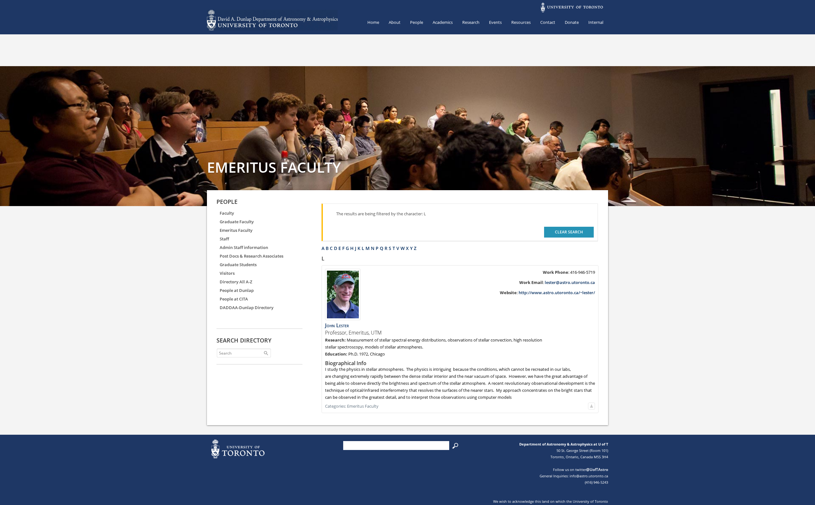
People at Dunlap (237, 290)
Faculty (227, 213)
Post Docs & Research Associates (251, 256)
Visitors (227, 273)
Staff (224, 239)
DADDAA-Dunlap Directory (246, 307)
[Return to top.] (591, 406)
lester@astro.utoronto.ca (570, 282)
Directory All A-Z (236, 282)
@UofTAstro (597, 469)
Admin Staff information (244, 247)
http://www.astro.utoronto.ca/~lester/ (557, 292)
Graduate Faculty (237, 222)
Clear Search (569, 232)
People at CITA (234, 299)
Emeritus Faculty (236, 230)
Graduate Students (238, 264)
